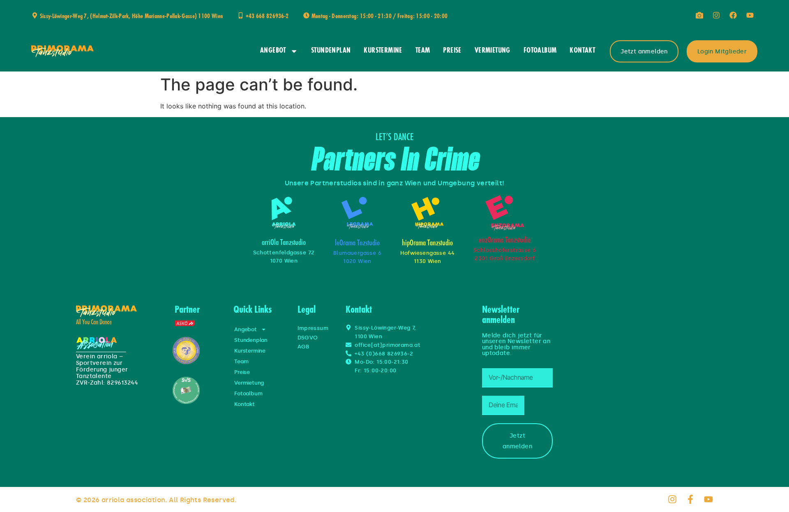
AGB (303, 347)
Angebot (273, 51)
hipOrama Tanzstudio (427, 243)
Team (422, 51)
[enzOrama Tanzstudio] (504, 213)
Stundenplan (331, 51)
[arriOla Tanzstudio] (284, 213)
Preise (452, 51)
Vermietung (492, 51)
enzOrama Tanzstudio (505, 240)
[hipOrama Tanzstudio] (427, 213)
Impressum (313, 328)
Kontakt (582, 51)
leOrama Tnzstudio (357, 243)
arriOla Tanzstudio (284, 243)
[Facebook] (733, 15)
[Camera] (699, 15)
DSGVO (308, 337)
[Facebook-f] (690, 499)
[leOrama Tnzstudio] (357, 213)
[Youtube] (750, 15)
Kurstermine (383, 51)
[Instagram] (716, 15)
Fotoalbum (540, 51)
